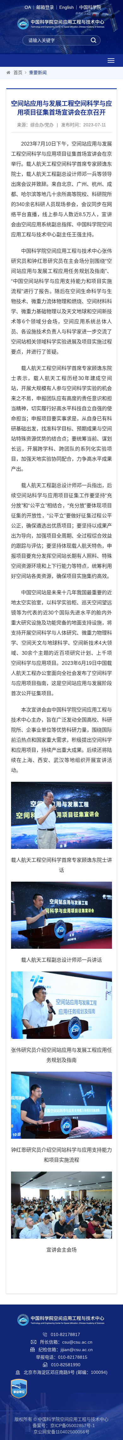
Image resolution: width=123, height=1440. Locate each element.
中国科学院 (90, 7)
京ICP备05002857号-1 (72, 1425)
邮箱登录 (45, 7)
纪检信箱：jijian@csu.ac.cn (65, 1349)
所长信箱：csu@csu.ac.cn (66, 1342)
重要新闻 (38, 72)
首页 (18, 72)
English (66, 7)
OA (28, 7)
